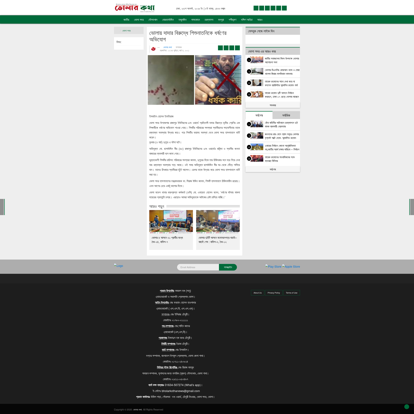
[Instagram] (273, 8)
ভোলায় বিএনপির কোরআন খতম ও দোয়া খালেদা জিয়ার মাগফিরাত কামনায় (282, 71)
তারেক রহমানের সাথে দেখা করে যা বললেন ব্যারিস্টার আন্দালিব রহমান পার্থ (281, 83)
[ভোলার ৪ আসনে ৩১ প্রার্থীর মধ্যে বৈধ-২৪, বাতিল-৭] (171, 222)
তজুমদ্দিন (182, 19)
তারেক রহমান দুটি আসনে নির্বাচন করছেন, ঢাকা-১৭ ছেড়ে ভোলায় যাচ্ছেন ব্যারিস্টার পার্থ (282, 94)
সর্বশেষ (273, 169)
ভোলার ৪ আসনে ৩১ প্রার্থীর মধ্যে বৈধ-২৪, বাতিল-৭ (167, 239)
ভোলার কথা (167, 47)
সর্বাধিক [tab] (286, 115)
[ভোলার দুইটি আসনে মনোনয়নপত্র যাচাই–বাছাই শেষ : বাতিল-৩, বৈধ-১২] (218, 222)
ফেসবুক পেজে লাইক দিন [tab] (261, 30)
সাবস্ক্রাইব (228, 267)
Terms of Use (291, 292)
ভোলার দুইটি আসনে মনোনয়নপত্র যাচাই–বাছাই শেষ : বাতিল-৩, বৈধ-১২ (218, 239)
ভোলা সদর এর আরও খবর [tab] (262, 51)
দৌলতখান (152, 19)
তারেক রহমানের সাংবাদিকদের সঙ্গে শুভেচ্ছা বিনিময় (279, 158)
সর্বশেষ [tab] (259, 115)
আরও (260, 19)
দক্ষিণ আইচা (246, 19)
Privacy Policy (274, 292)
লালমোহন (195, 19)
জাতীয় (126, 19)
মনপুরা (221, 19)
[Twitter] (261, 8)
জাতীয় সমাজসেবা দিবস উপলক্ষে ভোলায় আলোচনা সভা (282, 60)
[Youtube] (278, 8)
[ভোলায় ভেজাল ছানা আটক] (412, 207)
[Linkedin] (267, 8)
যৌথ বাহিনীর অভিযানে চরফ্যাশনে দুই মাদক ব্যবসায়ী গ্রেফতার (281, 124)
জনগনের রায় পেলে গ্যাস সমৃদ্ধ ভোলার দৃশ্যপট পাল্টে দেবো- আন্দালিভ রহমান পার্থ (282, 135)
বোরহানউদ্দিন (168, 19)
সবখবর (273, 105)
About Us (258, 292)
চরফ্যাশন (209, 19)
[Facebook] (256, 8)
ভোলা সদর (139, 19)
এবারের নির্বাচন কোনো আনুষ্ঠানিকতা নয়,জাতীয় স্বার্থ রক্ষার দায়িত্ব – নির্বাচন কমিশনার (282, 147)
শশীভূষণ (232, 19)
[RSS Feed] (284, 8)
